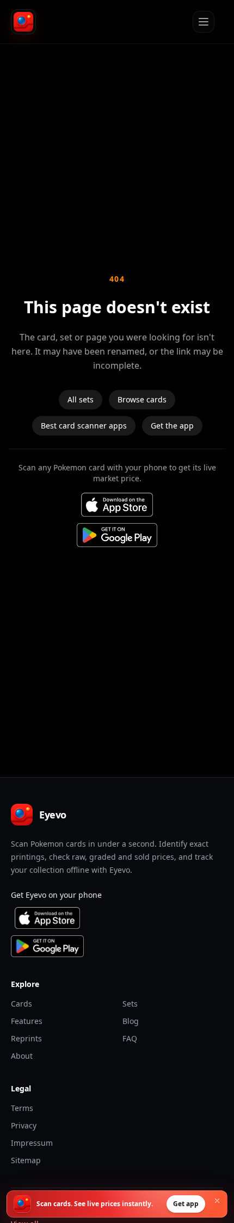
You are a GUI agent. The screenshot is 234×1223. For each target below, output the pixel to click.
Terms (22, 1108)
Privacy (23, 1125)
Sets (130, 1003)
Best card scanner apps (84, 425)
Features (26, 1021)
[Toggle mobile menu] (203, 22)
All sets (80, 399)
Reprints (26, 1038)
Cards (21, 1003)
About (22, 1056)
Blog (130, 1021)
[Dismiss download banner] (217, 1200)
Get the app (172, 425)
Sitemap (26, 1160)
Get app (186, 1203)
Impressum (32, 1143)
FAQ (129, 1038)
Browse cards (142, 399)
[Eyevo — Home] (23, 21)
